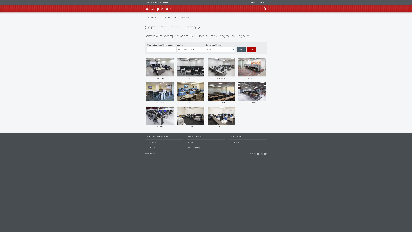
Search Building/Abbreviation (160, 45)
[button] (147, 9)
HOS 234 (221, 93)
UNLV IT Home (150, 17)
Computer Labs (164, 17)
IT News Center (151, 142)
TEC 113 (221, 118)
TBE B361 (160, 118)
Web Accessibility (194, 148)
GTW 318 (160, 93)
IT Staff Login (150, 148)
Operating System (214, 45)
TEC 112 (190, 118)
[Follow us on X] (261, 154)
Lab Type (181, 45)
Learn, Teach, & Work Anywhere (157, 136)
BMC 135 (160, 69)
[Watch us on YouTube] (265, 154)
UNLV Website (234, 142)
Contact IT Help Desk (195, 136)
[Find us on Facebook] (251, 154)
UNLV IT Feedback (236, 136)
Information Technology (159, 2)
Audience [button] (263, 2)
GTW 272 (252, 69)
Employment (192, 142)
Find (265, 9)
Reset (252, 49)
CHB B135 (190, 69)
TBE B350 (252, 93)
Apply (241, 49)
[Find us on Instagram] (254, 154)
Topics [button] (253, 2)
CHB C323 (221, 69)
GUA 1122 (190, 93)
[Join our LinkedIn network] (258, 154)
